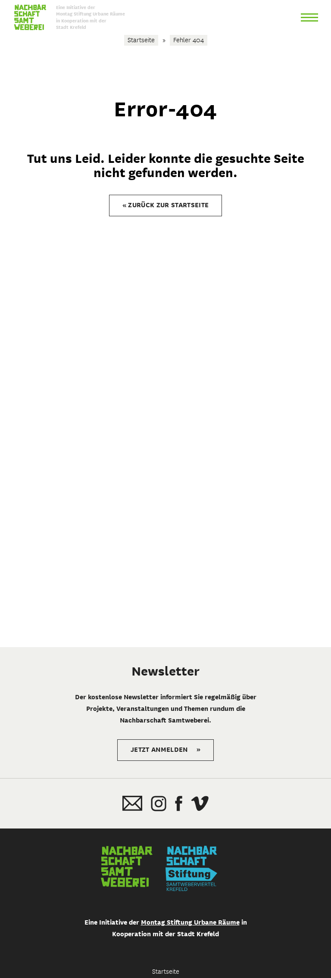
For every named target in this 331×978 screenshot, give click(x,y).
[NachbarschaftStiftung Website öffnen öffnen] (191, 868)
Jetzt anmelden (165, 749)
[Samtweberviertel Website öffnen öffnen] (127, 868)
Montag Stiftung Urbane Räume (190, 922)
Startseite (141, 40)
